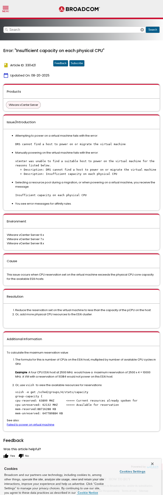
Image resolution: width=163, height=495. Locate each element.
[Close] (152, 463)
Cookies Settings (132, 471)
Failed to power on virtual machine (30, 425)
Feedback (61, 63)
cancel (142, 30)
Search (152, 29)
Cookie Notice (87, 492)
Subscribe (77, 63)
